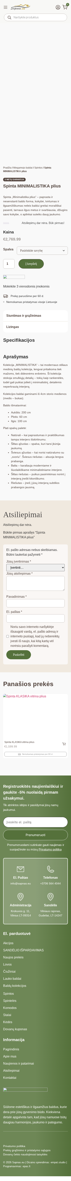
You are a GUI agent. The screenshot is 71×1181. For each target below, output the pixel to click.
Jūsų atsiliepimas (19, 573)
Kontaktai (9, 1077)
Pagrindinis (11, 1049)
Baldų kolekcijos (14, 985)
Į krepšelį (31, 263)
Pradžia (7, 167)
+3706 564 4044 (50, 883)
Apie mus (9, 1056)
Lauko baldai (12, 978)
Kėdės (7, 1022)
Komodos (10, 1008)
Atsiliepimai (11, 1070)
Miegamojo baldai (23, 167)
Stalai (7, 1015)
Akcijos (8, 943)
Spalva (8, 249)
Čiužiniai (9, 971)
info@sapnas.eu (20, 883)
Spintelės (9, 1000)
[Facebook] (5, 1137)
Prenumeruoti (35, 835)
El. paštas (14, 611)
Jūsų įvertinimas (18, 561)
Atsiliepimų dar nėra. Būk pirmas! (43, 222)
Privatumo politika (50, 849)
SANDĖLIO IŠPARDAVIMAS (23, 950)
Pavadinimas (16, 596)
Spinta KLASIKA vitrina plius (19, 742)
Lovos (7, 964)
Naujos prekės (13, 957)
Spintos (38, 167)
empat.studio (58, 1162)
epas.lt (26, 1166)
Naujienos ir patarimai (18, 1063)
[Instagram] (12, 1137)
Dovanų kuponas (15, 1029)
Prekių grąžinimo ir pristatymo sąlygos (26, 1150)
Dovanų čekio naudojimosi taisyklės (25, 1154)
